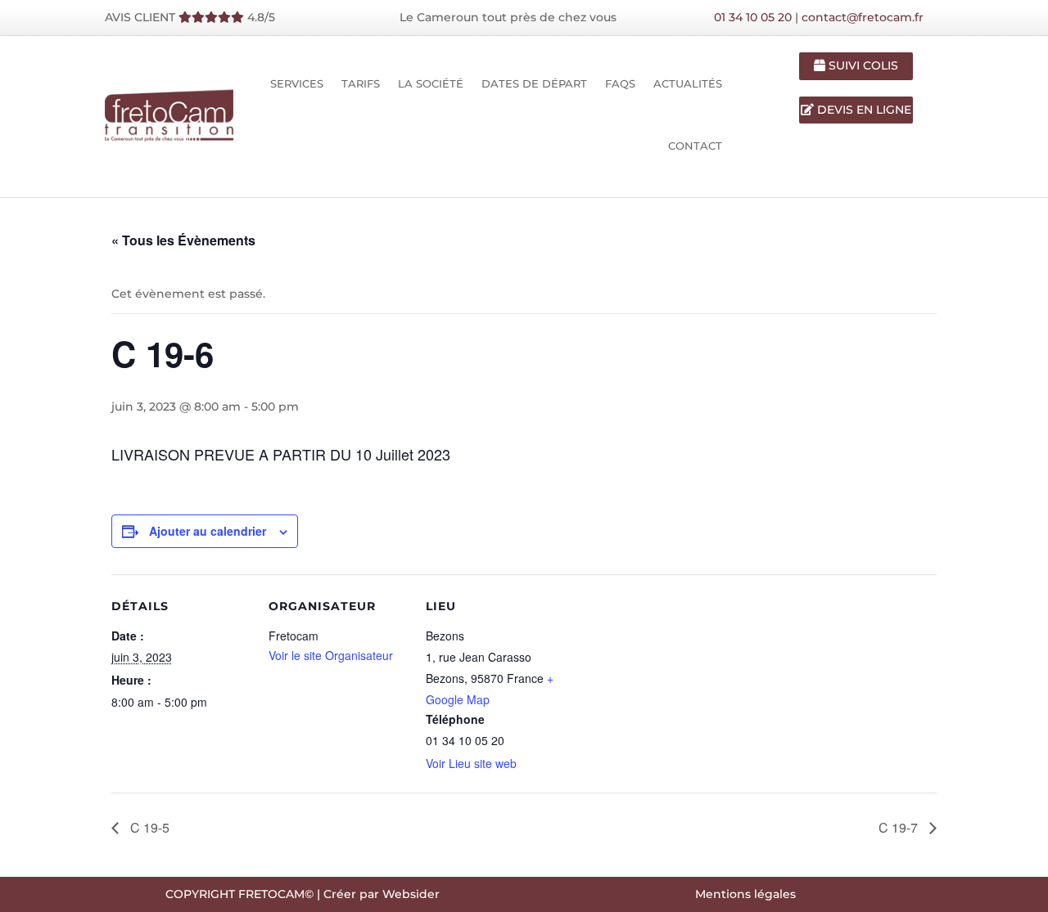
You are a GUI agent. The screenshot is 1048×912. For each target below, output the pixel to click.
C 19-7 (900, 827)
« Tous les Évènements (183, 240)
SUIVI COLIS (861, 65)
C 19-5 (148, 827)
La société (430, 83)
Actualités (687, 83)
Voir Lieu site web (471, 763)
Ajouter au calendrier (207, 531)
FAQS (620, 83)
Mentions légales (745, 894)
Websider (411, 894)
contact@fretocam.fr (863, 17)
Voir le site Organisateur (331, 655)
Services (296, 83)
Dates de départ (534, 83)
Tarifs (360, 83)
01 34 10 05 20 (753, 17)
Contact (695, 145)
